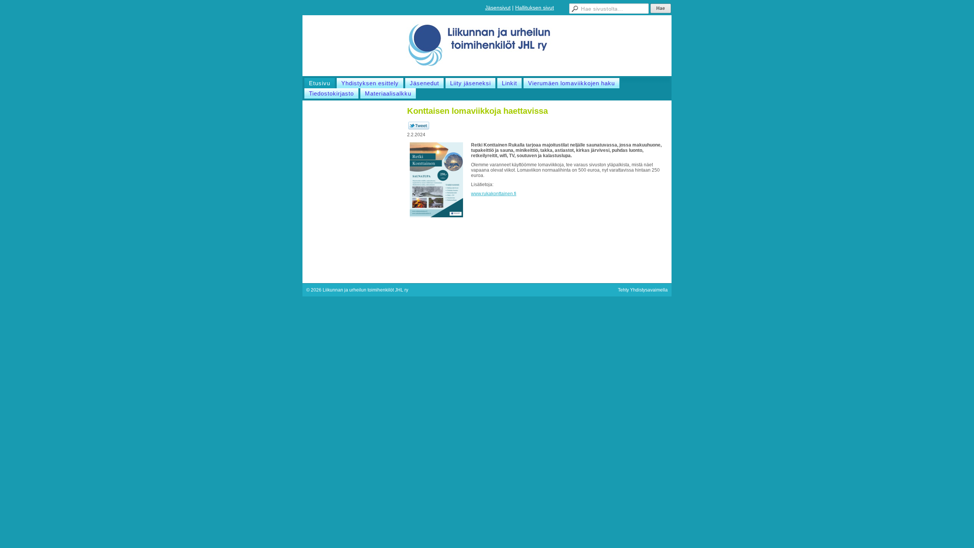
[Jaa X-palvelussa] (418, 128)
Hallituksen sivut (534, 8)
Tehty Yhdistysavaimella (643, 290)
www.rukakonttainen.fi (493, 193)
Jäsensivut (498, 8)
